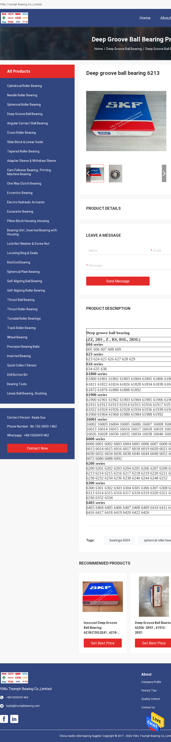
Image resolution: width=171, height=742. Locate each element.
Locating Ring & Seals (22, 253)
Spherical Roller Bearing (24, 104)
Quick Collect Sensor (22, 365)
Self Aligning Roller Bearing (26, 290)
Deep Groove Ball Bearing (124, 49)
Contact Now (37, 448)
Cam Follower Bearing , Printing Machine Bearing (29, 172)
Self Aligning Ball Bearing (24, 281)
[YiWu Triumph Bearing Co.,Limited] (14, 18)
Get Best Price (102, 643)
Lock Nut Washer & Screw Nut (28, 243)
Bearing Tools (17, 384)
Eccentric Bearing (20, 193)
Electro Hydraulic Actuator (26, 202)
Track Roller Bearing (21, 328)
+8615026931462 (36, 435)
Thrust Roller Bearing (22, 309)
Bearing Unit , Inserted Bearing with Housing (32, 232)
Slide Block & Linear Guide (25, 142)
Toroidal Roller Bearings (24, 318)
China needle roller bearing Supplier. (80, 736)
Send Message (118, 281)
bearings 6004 (120, 540)
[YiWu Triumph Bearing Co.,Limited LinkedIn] (14, 719)
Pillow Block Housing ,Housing (28, 221)
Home (98, 49)
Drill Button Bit (17, 374)
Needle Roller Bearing (22, 95)
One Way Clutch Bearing (24, 183)
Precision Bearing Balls (23, 346)
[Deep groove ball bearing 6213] (126, 121)
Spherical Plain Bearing (23, 271)
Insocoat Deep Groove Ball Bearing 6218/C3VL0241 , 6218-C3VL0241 (101, 628)
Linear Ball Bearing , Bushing (27, 393)
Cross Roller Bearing (21, 132)
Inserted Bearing (19, 356)
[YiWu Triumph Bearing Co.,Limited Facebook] (4, 719)
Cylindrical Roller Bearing (24, 86)
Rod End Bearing (18, 262)
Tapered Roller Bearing (23, 151)
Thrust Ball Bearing (21, 300)
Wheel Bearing (17, 337)
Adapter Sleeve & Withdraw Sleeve (31, 160)
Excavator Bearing (20, 211)
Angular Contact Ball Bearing (27, 123)
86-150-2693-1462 (43, 426)
